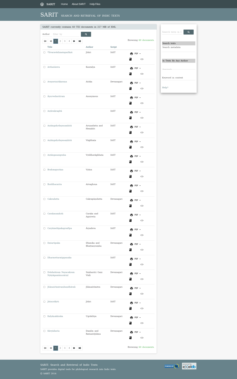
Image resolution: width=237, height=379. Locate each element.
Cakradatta (53, 199)
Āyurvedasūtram (56, 96)
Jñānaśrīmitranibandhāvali (61, 287)
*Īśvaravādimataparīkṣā (59, 52)
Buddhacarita (54, 184)
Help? (165, 87)
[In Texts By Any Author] (178, 61)
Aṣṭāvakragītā (54, 111)
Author (89, 47)
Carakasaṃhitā (55, 214)
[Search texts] (178, 43)
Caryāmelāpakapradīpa (59, 228)
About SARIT (79, 4)
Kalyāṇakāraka (55, 316)
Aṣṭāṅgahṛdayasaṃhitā (59, 126)
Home (64, 4)
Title (49, 47)
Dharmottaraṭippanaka (59, 258)
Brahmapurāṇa (55, 170)
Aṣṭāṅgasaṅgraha (56, 155)
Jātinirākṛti (53, 302)
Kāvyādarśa (53, 331)
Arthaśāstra (53, 67)
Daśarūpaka (53, 243)
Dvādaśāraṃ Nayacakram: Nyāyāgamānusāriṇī (61, 273)
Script (113, 47)
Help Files (95, 4)
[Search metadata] (178, 47)
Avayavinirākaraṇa (57, 82)
